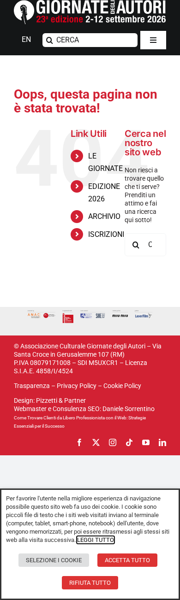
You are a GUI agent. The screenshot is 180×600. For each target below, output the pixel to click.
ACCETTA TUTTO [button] (127, 560)
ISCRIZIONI (106, 234)
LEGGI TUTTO (95, 539)
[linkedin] (162, 442)
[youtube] (146, 442)
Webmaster (30, 408)
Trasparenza (32, 385)
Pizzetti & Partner (61, 400)
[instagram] (112, 442)
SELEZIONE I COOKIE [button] (54, 560)
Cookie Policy (122, 385)
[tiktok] (129, 442)
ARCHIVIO (104, 216)
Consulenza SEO (76, 408)
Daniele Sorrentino (128, 408)
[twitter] (96, 442)
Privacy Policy (76, 385)
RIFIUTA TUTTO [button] (90, 582)
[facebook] (79, 442)
